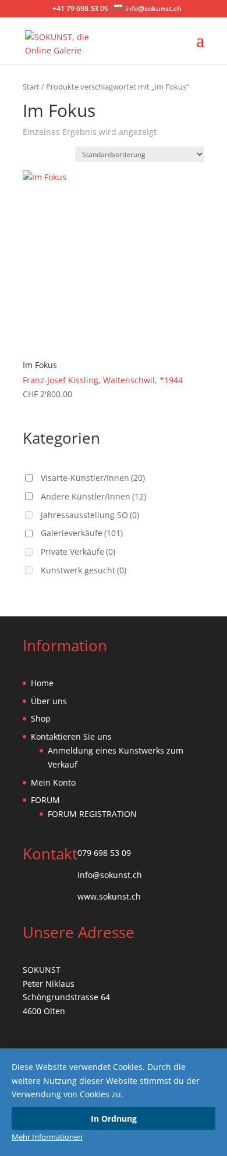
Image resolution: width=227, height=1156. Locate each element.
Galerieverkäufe (82, 532)
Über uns (49, 701)
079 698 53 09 (104, 852)
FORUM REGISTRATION (92, 813)
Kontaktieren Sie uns (71, 736)
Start (31, 86)
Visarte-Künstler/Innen (93, 477)
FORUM (45, 799)
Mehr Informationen (47, 1137)
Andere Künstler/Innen (93, 496)
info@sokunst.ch (109, 874)
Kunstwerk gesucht (83, 570)
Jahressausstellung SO (90, 514)
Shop (41, 718)
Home (42, 682)
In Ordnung (114, 1118)
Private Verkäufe (78, 551)
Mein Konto (53, 782)
